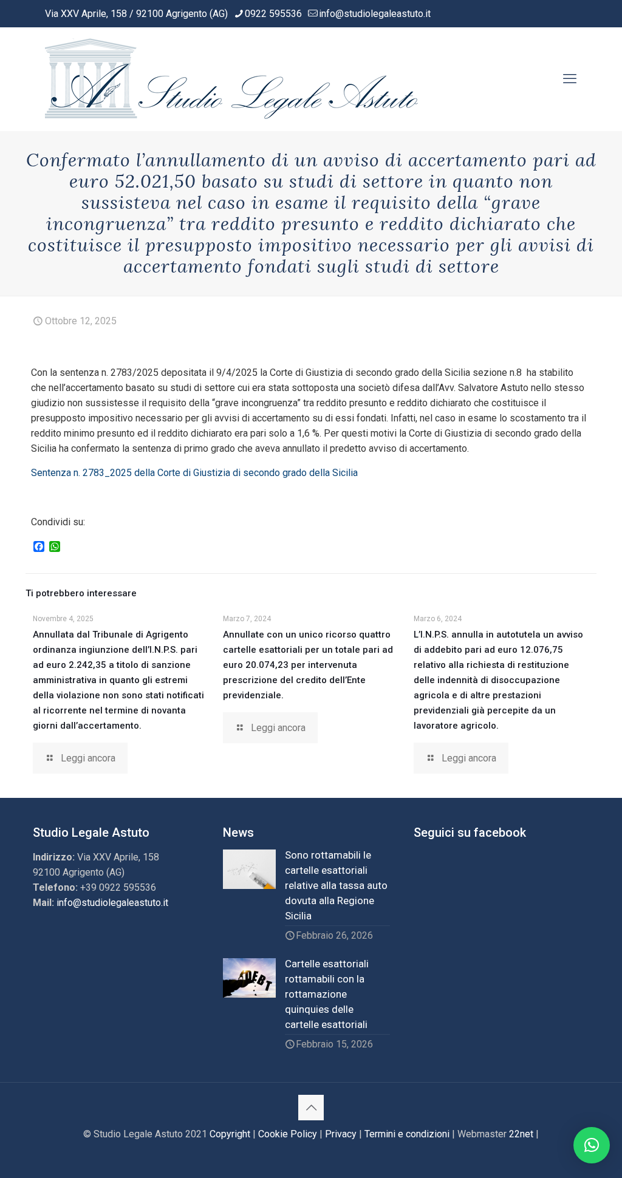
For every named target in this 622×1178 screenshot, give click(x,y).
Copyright (230, 1134)
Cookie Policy (287, 1134)
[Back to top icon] (311, 1107)
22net (521, 1134)
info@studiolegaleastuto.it (375, 13)
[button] (591, 1145)
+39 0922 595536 (118, 887)
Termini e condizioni (406, 1134)
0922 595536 (273, 13)
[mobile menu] (569, 79)
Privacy (341, 1134)
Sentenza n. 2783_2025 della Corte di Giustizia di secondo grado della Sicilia (194, 472)
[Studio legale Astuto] (233, 79)
